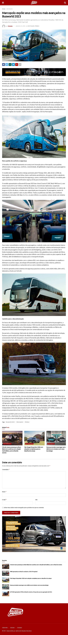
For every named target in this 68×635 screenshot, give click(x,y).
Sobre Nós (5, 627)
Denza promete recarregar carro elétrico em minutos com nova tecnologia (56, 449)
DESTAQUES (10, 8)
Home (3, 8)
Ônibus (27, 422)
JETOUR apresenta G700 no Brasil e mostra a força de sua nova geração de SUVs (31, 592)
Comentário (6, 469)
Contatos (19, 627)
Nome (4, 492)
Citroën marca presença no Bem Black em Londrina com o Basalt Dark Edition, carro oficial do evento (36, 564)
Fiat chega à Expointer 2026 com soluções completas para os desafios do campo (33, 449)
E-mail (4, 499)
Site (36, 499)
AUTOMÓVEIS (7, 443)
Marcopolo (20, 422)
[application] (34, 534)
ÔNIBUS (37, 26)
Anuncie (12, 627)
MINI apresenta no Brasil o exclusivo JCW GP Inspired (23, 571)
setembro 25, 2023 (20, 26)
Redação (10, 26)
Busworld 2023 (10, 422)
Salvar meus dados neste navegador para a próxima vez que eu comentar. (24, 507)
